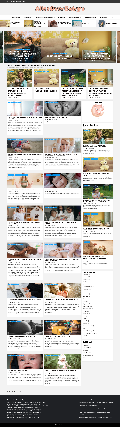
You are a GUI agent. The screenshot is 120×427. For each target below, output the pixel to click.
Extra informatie (87, 347)
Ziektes (84, 354)
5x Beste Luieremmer (112, 23)
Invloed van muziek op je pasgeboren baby (59, 190)
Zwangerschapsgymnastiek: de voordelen (22, 190)
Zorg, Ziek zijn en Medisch (21, 175)
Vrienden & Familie (87, 326)
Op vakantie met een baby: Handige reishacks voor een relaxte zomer (94, 146)
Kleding (85, 301)
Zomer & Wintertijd (87, 331)
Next (21, 391)
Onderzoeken (90, 17)
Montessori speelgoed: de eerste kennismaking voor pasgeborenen (94, 257)
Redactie (49, 119)
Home (84, 344)
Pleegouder (86, 311)
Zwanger (27, 17)
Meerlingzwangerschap (44, 17)
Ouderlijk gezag (19, 355)
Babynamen (86, 345)
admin (64, 97)
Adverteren (12, 1)
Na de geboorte (75, 17)
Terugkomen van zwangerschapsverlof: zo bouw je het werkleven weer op (24, 300)
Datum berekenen (87, 352)
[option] (12, 23)
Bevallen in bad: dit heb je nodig (56, 117)
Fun (84, 291)
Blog (7, 1)
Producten (63, 53)
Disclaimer (18, 1)
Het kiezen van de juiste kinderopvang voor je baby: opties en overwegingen (61, 155)
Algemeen (65, 71)
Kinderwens (15, 17)
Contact (24, 1)
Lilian (19, 60)
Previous (9, 391)
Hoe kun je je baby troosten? (18, 370)
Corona (84, 284)
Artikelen (17, 49)
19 (19, 391)
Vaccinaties (85, 350)
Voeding (85, 323)
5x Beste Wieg (86, 23)
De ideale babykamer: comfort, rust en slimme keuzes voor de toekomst (40, 24)
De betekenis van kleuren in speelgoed (15, 24)
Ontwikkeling (25, 49)
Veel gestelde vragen (88, 355)
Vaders (84, 318)
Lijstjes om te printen (88, 349)
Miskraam (103, 17)
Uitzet (54, 207)
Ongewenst (86, 304)
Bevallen (61, 17)
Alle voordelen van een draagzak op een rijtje (64, 24)
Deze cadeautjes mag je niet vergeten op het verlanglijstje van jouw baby (97, 201)
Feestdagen (86, 289)
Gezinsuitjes (86, 294)
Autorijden (56, 321)
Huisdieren (85, 296)
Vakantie (10, 71)
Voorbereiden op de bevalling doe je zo (21, 336)
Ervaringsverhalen (87, 286)
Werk (54, 139)
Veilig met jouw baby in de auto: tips (57, 336)
